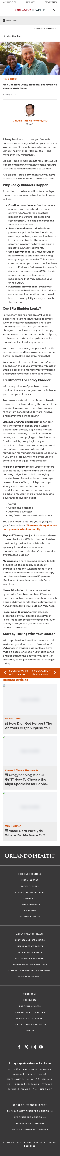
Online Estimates (30, 904)
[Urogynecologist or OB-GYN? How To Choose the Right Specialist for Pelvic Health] (30, 751)
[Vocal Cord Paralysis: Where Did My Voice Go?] (30, 807)
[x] (26, 1047)
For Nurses (30, 1000)
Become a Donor (30, 917)
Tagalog (25, 1089)
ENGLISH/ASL (30, 1069)
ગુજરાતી (42, 1074)
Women (9, 718)
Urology (12, 79)
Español (13, 1089)
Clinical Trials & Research (30, 1024)
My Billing (30, 911)
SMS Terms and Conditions (30, 1117)
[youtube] (41, 1047)
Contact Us (30, 994)
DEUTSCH (18, 1074)
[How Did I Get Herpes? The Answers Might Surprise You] (30, 699)
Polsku (19, 1084)
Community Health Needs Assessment (30, 971)
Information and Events (30, 958)
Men (5, 79)
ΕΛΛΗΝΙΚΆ (31, 1074)
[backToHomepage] (4, 20)
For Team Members (30, 1006)
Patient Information (30, 952)
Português (33, 1084)
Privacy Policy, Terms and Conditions (30, 1111)
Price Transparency (30, 977)
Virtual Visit (30, 898)
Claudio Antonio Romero (30, 120)
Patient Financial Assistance (30, 964)
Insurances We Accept (30, 946)
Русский (47, 1084)
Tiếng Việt (46, 1089)
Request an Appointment (30, 892)
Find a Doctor (30, 880)
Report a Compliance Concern (30, 1129)
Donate (30, 1031)
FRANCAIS (45, 1069)
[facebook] (19, 1047)
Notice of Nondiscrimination (30, 1105)
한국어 (9, 1084)
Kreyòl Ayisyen (15, 1079)
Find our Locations (30, 874)
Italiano (47, 1079)
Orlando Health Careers (30, 1012)
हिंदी (37, 1079)
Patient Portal (30, 886)
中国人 (17, 1069)
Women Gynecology (27, 770)
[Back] (5, 10)
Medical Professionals (30, 1018)
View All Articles (14, 36)
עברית (30, 1079)
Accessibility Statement (30, 1123)
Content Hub (11, 20)
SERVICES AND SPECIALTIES (30, 940)
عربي (9, 1069)
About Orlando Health (30, 934)
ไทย (35, 1089)
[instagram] (33, 1047)
